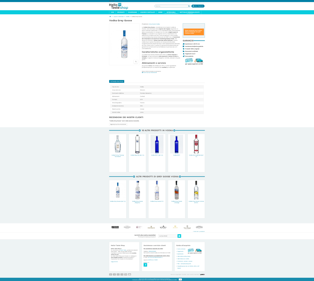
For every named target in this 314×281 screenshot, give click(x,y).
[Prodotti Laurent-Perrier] (115, 227)
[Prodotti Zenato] (163, 227)
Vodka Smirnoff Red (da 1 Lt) (196, 155)
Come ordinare (181, 249)
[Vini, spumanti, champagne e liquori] (110, 16)
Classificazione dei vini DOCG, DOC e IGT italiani (188, 267)
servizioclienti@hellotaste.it (122, 1)
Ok (180, 279)
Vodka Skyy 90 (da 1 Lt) (137, 155)
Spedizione (180, 253)
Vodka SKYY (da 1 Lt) (157, 155)
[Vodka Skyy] (157, 144)
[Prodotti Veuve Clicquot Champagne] (175, 227)
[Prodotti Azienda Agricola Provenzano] (139, 227)
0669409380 (152, 251)
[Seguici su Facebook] (145, 265)
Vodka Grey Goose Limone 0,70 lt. (196, 202)
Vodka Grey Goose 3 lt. (157, 201)
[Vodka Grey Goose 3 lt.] (157, 190)
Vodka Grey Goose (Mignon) (137, 202)
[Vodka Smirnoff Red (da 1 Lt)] (196, 144)
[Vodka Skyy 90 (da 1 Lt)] (137, 144)
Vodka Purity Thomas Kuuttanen (118, 155)
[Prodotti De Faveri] (199, 227)
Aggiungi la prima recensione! (118, 124)
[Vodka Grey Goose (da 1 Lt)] (118, 190)
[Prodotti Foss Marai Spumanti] (187, 227)
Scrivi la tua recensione (150, 72)
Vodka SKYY (176, 155)
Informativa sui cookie (183, 258)
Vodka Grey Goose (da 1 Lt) (118, 201)
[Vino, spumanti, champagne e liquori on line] (120, 6)
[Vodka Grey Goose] (137, 190)
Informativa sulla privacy (183, 256)
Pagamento (180, 251)
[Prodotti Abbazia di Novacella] (127, 227)
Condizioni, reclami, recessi (184, 261)
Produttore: (145, 24)
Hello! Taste (123, 250)
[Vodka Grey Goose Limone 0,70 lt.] (196, 190)
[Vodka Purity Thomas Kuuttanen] (118, 144)
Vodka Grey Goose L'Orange (176, 202)
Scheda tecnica (116, 81)
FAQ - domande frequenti (184, 263)
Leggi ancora (114, 261)
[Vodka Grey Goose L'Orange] (176, 190)
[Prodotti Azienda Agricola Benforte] (151, 227)
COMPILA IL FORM (153, 260)
